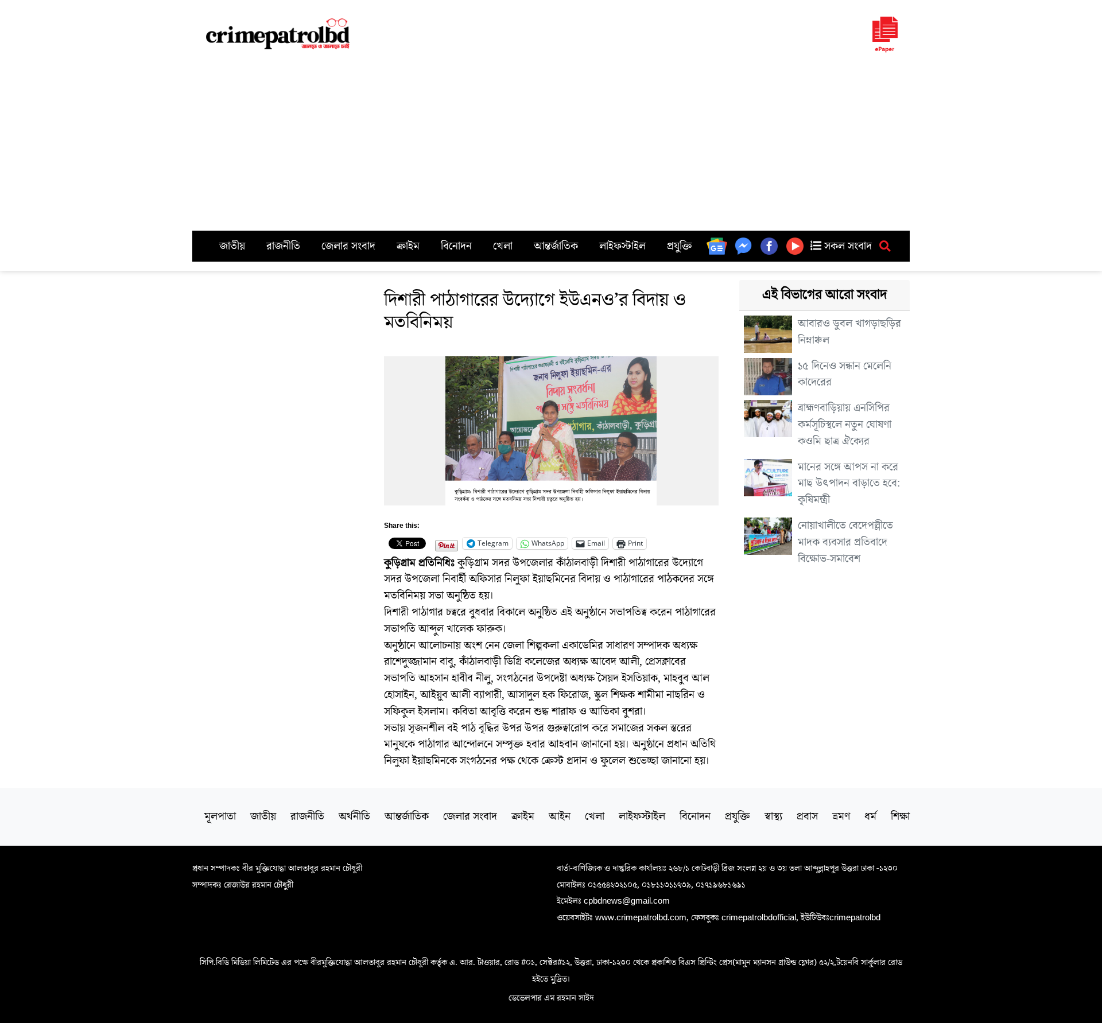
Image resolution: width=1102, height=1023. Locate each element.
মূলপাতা (220, 816)
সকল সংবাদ (846, 246)
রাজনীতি (283, 246)
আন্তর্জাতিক (556, 246)
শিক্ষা (900, 816)
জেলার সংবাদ (348, 246)
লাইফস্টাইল (622, 246)
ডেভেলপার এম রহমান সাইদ (551, 997)
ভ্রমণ (841, 816)
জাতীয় (232, 246)
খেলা (503, 246)
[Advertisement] (551, 144)
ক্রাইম (408, 246)
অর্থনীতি (354, 816)
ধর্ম (870, 816)
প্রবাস (807, 816)
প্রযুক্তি (679, 246)
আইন (560, 816)
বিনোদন (456, 246)
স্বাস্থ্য (773, 816)
